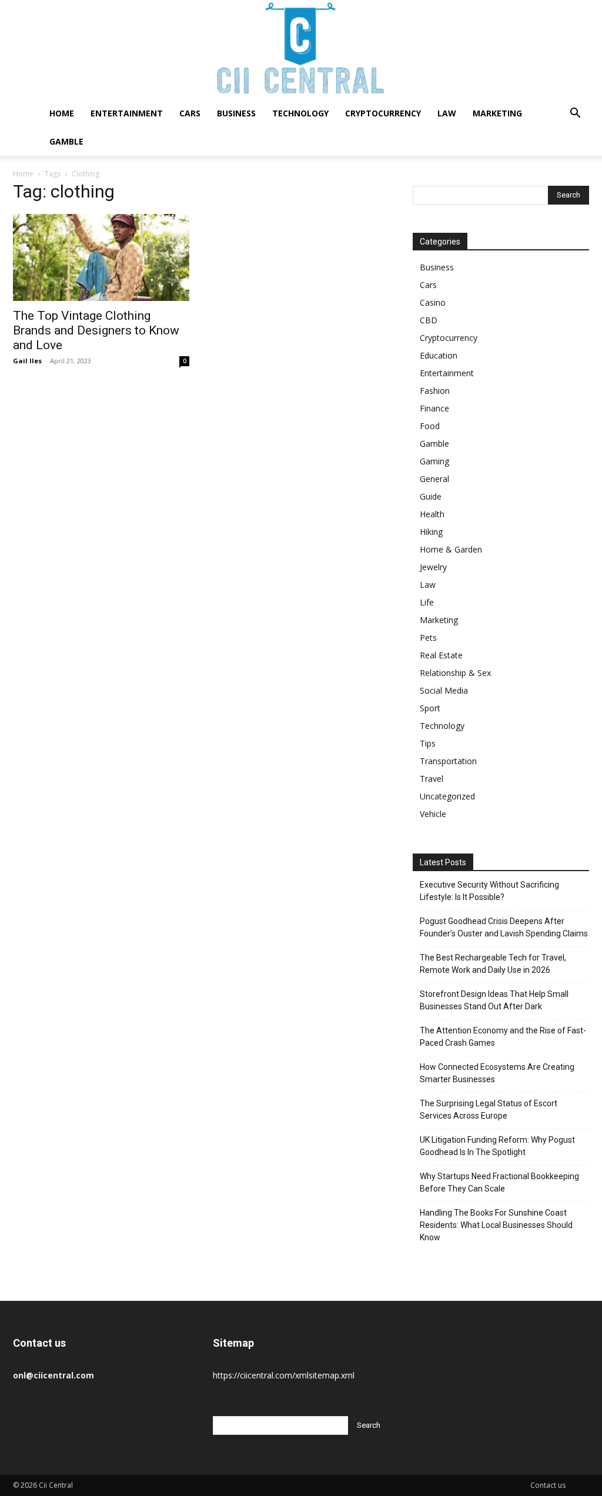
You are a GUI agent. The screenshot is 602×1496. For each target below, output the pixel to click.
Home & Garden (451, 549)
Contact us (548, 1485)
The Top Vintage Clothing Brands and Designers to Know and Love (96, 330)
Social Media (444, 690)
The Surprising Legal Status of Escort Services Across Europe (488, 1109)
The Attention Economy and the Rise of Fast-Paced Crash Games (503, 1036)
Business (236, 113)
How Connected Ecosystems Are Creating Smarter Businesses (497, 1073)
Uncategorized (447, 796)
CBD (428, 320)
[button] (575, 114)
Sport (430, 708)
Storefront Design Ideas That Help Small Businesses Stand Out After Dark (494, 1000)
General (434, 478)
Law (446, 113)
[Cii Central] (301, 49)
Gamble (66, 141)
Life (427, 602)
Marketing (497, 113)
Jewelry (433, 567)
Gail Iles (27, 360)
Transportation (448, 761)
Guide (431, 496)
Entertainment (127, 113)
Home (61, 113)
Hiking (431, 531)
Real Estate (441, 655)
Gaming (434, 461)
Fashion (435, 390)
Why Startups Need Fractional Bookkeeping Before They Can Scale (499, 1182)
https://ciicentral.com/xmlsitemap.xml (283, 1375)
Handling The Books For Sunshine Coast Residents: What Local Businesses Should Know (496, 1225)
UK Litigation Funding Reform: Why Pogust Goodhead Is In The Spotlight (497, 1146)
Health (432, 514)
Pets (428, 637)
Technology (300, 113)
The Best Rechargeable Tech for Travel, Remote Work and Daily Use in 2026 (493, 964)
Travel (431, 778)
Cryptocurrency (383, 113)
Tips (428, 743)
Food (430, 425)
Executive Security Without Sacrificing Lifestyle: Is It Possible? (489, 891)
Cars (189, 113)
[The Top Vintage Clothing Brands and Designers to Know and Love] (101, 257)
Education (438, 355)
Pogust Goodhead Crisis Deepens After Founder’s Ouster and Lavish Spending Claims (504, 927)
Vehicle (433, 813)
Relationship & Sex (455, 672)
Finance (434, 408)
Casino (433, 302)
